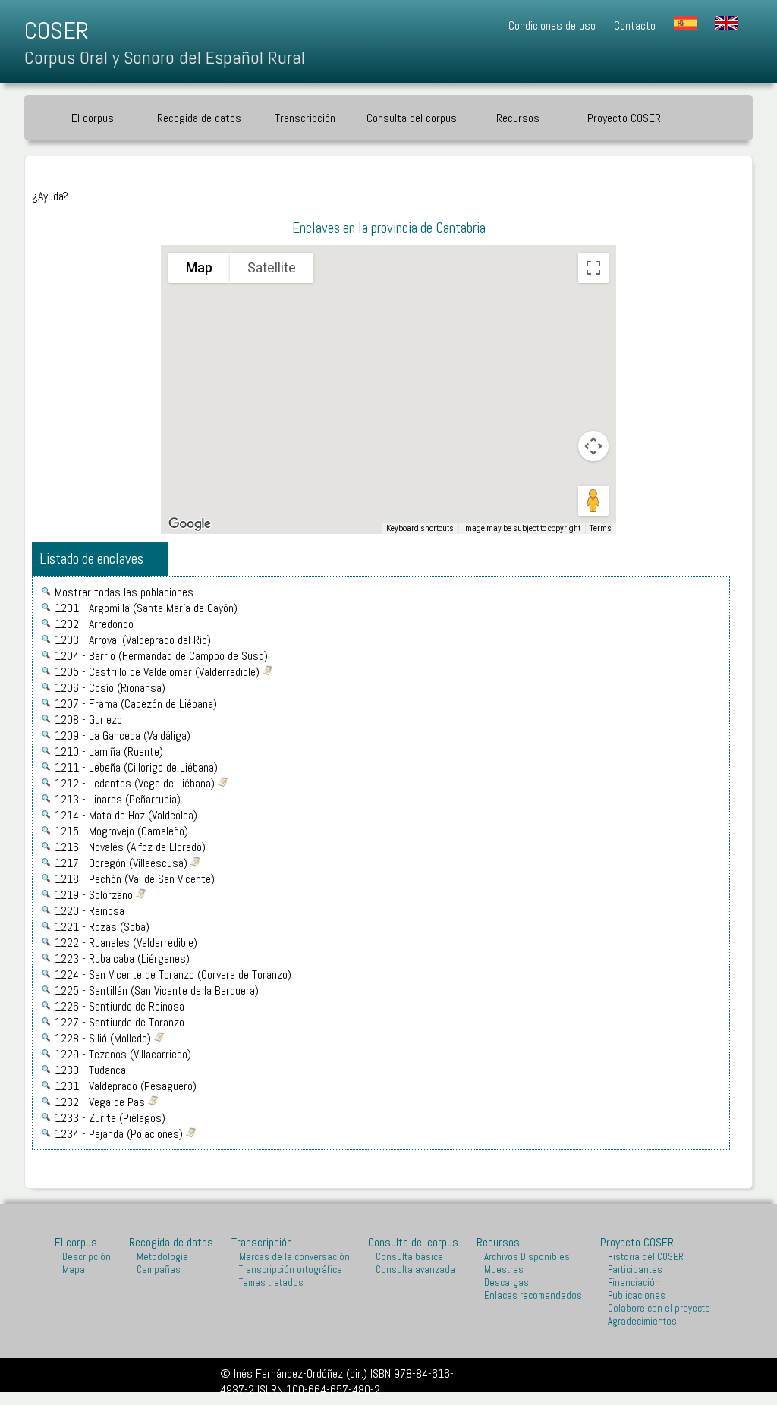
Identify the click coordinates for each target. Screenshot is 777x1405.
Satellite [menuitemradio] (271, 267)
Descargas (506, 1282)
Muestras (504, 1269)
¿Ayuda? (50, 196)
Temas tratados (271, 1282)
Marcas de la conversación (294, 1256)
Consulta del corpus (411, 118)
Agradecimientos (642, 1321)
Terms (601, 528)
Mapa (73, 1269)
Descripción (86, 1256)
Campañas (159, 1269)
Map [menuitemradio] (199, 267)
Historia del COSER (646, 1256)
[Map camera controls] (593, 446)
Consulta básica (409, 1256)
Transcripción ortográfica (290, 1269)
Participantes (635, 1269)
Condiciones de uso (552, 25)
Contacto (635, 25)
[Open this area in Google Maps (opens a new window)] (190, 524)
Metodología (162, 1256)
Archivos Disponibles (527, 1256)
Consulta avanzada (415, 1269)
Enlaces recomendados (533, 1295)
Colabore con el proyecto (659, 1308)
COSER (56, 30)
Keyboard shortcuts (420, 528)
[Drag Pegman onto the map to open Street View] (593, 501)
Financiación (634, 1282)
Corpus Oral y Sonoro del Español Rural (164, 57)
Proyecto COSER (637, 1242)
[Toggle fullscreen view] (593, 268)
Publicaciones (636, 1295)
